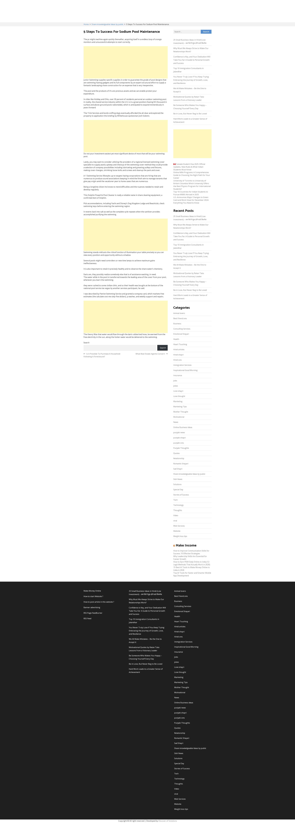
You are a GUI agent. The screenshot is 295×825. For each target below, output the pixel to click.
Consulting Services (181, 329)
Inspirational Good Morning (185, 370)
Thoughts (177, 510)
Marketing (177, 401)
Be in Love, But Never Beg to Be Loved (190, 113)
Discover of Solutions (167, 821)
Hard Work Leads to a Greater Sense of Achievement (190, 120)
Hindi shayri (178, 354)
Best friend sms (180, 318)
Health (176, 339)
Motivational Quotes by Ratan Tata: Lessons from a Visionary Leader (188, 98)
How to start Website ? (93, 596)
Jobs (175, 380)
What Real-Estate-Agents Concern (150, 354)
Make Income (186, 545)
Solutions (177, 484)
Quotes (176, 453)
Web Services (179, 526)
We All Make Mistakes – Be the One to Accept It (189, 90)
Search (86, 342)
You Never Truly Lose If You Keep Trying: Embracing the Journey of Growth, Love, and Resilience (191, 79)
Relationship (178, 458)
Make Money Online (92, 591)
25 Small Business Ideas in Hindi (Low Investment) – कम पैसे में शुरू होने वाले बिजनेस (189, 41)
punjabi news (179, 432)
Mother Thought (180, 411)
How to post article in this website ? (99, 602)
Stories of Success (181, 494)
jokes (175, 386)
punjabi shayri (179, 437)
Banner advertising (92, 607)
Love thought (179, 396)
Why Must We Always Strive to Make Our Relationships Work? (190, 50)
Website (176, 531)
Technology (178, 505)
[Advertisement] (126, 62)
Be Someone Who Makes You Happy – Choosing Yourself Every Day (189, 107)
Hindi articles (178, 349)
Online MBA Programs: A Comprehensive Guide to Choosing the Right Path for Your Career (191, 175)
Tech (175, 500)
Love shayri (178, 391)
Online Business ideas (182, 427)
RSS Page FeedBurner (93, 613)
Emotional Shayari (181, 334)
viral (175, 520)
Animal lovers (179, 313)
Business (177, 323)
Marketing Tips (180, 406)
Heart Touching (180, 344)
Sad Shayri (177, 469)
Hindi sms (177, 360)
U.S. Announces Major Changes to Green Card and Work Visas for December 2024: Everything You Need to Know (191, 200)
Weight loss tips (180, 536)
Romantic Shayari (180, 463)
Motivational (178, 417)
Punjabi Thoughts (181, 448)
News (175, 422)
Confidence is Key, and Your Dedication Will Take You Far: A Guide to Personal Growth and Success (191, 59)
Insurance (177, 375)
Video (175, 515)
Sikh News (177, 479)
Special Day (178, 489)
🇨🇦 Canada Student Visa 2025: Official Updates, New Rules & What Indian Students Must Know (189, 167)
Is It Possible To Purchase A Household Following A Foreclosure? (102, 355)
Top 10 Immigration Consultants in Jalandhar (188, 70)
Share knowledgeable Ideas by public (189, 474)
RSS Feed (87, 618)
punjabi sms (178, 443)
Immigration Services (182, 365)
